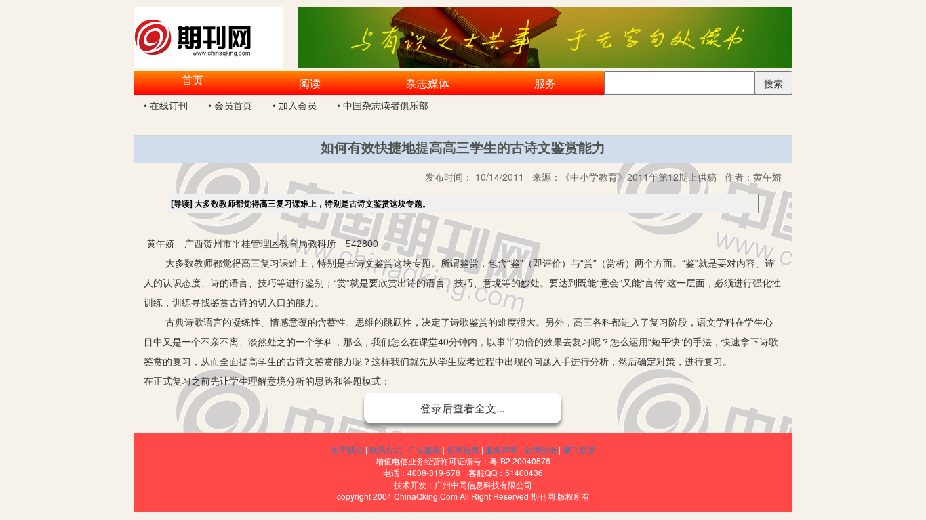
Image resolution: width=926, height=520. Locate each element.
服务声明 (501, 449)
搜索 (773, 83)
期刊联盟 (579, 449)
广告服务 (424, 449)
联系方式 (385, 449)
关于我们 (347, 449)
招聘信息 (463, 449)
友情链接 (540, 449)
